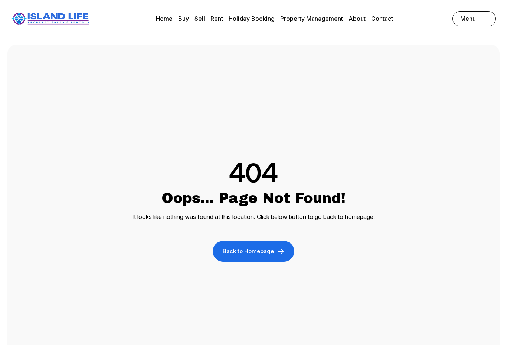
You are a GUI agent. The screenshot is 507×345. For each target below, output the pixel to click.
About (357, 18)
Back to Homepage (248, 251)
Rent (216, 18)
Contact (382, 18)
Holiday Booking (252, 18)
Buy (183, 18)
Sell (199, 18)
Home (164, 18)
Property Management (311, 18)
